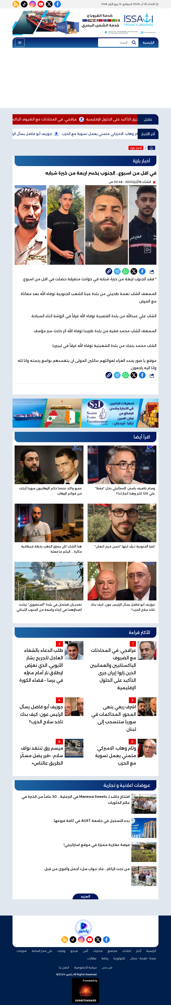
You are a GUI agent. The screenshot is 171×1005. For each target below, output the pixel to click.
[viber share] (117, 271)
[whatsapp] (109, 271)
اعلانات (126, 951)
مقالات (91, 958)
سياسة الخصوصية (85, 967)
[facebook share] (142, 271)
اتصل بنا (64, 967)
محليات (98, 951)
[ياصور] (151, 148)
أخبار (138, 951)
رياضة (104, 958)
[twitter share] (134, 271)
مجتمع (112, 951)
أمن (85, 951)
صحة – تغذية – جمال (143, 958)
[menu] (20, 42)
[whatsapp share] (125, 271)
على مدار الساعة (42, 951)
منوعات (21, 951)
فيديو (74, 951)
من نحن (107, 967)
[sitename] (83, 928)
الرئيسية (148, 42)
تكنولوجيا (119, 958)
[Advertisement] (85, 79)
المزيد (85, 896)
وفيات (61, 951)
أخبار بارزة (136, 148)
